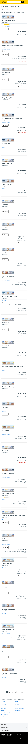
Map (5, 9)
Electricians (3, 702)
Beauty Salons (5, 46)
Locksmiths (3, 704)
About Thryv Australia (9, 735)
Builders (16, 707)
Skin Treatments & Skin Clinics (15, 46)
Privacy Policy (20, 734)
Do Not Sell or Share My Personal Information (21, 738)
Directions (4, 26)
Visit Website (5, 29)
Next (22, 692)
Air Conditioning (4, 714)
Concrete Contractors (19, 708)
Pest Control (17, 704)
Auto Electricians (4, 707)
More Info (8, 26)
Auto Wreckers (18, 710)
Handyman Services (5, 715)
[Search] (22, 2)
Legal (8, 741)
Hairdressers (5, 22)
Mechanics (17, 702)
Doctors (2, 710)
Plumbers (3, 701)
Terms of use (9, 738)
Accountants (4, 708)
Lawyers (16, 701)
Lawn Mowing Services (6, 712)
